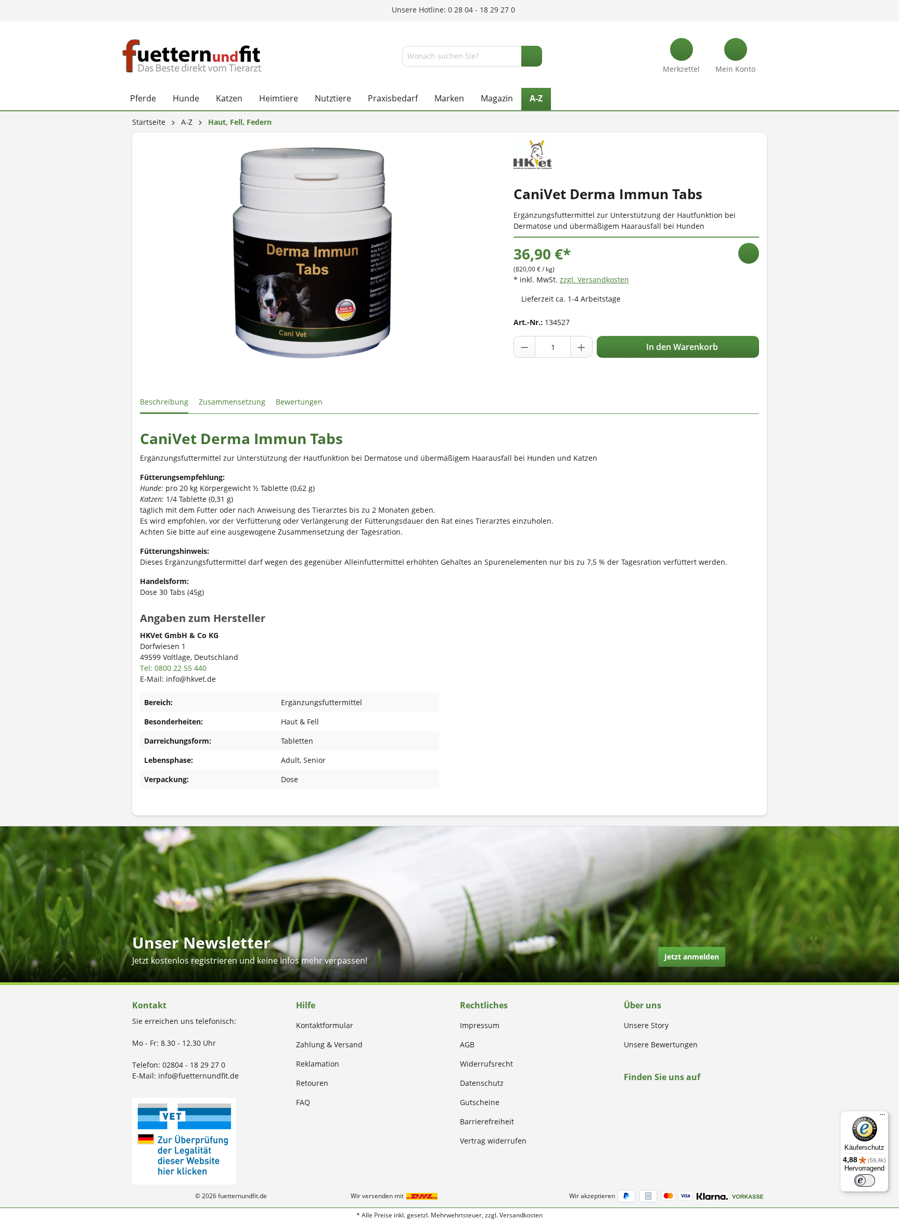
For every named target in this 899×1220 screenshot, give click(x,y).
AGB (467, 1044)
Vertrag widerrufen (493, 1141)
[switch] (864, 1180)
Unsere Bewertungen (661, 1044)
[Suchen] (531, 56)
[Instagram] (639, 1097)
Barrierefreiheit (487, 1121)
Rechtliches (484, 1005)
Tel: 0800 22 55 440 (173, 668)
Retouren (312, 1083)
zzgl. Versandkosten (594, 279)
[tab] (164, 402)
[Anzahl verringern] (525, 346)
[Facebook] (627, 1097)
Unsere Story (646, 1025)
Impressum (479, 1025)
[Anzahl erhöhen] (581, 346)
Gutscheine (479, 1102)
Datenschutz (482, 1083)
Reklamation (317, 1064)
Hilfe (305, 1005)
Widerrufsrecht (486, 1064)
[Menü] (882, 1117)
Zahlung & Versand (329, 1044)
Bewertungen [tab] (299, 402)
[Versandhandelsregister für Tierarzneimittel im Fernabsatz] (184, 1140)
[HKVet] (533, 154)
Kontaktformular (324, 1025)
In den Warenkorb (681, 347)
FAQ (303, 1102)
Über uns (642, 1005)
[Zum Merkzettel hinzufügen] (748, 253)
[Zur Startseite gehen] (192, 55)
